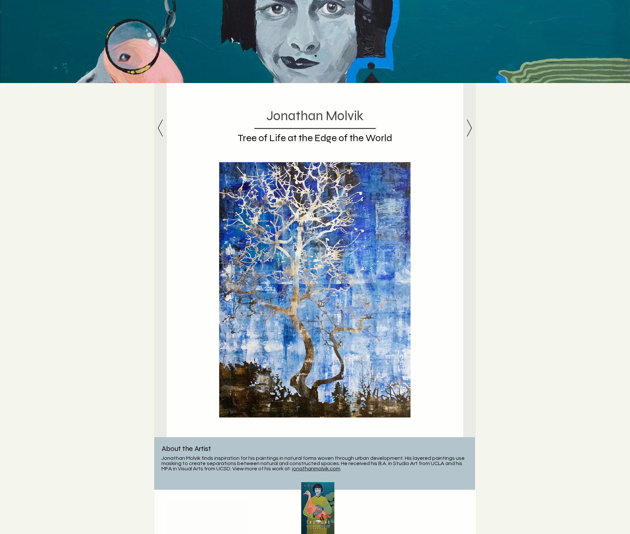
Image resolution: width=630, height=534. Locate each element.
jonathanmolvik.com (316, 468)
